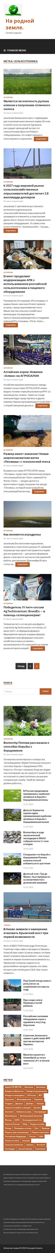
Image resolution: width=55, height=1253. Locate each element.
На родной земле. (20, 24)
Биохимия (41, 1087)
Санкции (26, 1140)
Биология (29, 1087)
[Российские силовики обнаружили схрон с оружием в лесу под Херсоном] (12, 1026)
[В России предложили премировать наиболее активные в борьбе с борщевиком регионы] (12, 800)
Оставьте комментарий (13, 113)
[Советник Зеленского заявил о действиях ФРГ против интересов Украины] (12, 1045)
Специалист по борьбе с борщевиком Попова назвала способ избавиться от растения (37, 859)
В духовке (9, 1099)
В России (32, 1095)
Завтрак (40, 1103)
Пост (36, 1128)
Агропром (8, 97)
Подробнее (41, 139)
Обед (25, 1124)
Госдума (8, 1103)
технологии (40, 1149)
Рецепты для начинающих (17, 1132)
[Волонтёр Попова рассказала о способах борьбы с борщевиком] (27, 736)
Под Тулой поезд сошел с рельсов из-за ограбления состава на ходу (37, 985)
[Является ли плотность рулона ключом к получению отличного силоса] (27, 83)
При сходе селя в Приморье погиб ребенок (32, 1003)
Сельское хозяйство (14, 1145)
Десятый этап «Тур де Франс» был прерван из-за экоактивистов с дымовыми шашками (37, 878)
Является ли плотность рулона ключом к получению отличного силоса (27, 105)
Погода (8, 1128)
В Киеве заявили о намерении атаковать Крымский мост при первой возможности (26, 933)
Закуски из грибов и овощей (17, 1107)
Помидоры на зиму (22, 1128)
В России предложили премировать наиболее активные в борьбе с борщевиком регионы (36, 795)
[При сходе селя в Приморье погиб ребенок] (12, 1010)
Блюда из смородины (15, 1095)
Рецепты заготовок (40, 1132)
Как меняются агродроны (22, 534)
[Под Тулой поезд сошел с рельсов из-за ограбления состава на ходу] (12, 990)
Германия (38, 1099)
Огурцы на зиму (37, 1124)
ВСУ (40, 1095)
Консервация (40, 1112)
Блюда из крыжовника (37, 1091)
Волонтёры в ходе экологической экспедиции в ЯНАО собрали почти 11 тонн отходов (36, 838)
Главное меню (16, 50)
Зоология (9, 1112)
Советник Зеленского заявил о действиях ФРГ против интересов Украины (36, 1040)
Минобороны (11, 1116)
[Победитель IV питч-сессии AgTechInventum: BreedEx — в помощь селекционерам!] (27, 588)
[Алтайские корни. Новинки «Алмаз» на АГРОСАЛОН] (27, 350)
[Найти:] (27, 691)
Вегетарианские (24, 1099)
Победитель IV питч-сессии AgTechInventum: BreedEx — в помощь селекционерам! (24, 611)
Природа (46, 1128)
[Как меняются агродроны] (27, 515)
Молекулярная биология (31, 1116)
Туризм (7, 925)
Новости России (12, 1124)
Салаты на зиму (12, 1140)
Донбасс (30, 1103)
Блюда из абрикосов (14, 1091)
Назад (21, 666)
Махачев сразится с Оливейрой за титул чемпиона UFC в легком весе (36, 1059)
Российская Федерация (15, 1136)
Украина (30, 1145)
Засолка (37, 1107)
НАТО (17, 1120)
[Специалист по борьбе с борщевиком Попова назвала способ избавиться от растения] (12, 864)
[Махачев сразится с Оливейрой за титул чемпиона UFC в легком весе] (12, 1064)
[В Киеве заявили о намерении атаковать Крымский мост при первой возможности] (27, 922)
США (41, 1136)
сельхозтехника (25, 1149)
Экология (8, 739)
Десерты (19, 1103)
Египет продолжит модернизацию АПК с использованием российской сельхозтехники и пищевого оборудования (25, 283)
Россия (32, 1136)
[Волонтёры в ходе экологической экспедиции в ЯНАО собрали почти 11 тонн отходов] (12, 842)
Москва (8, 1120)
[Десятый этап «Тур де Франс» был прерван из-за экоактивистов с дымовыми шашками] (12, 883)
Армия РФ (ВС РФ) (13, 1087)
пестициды (10, 1149)
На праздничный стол (32, 1120)
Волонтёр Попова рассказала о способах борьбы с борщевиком (26, 746)
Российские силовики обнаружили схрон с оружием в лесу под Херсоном (35, 1020)
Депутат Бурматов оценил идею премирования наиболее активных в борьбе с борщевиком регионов (37, 816)
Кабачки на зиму (23, 1112)
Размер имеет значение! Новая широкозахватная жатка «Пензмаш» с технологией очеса (27, 457)
